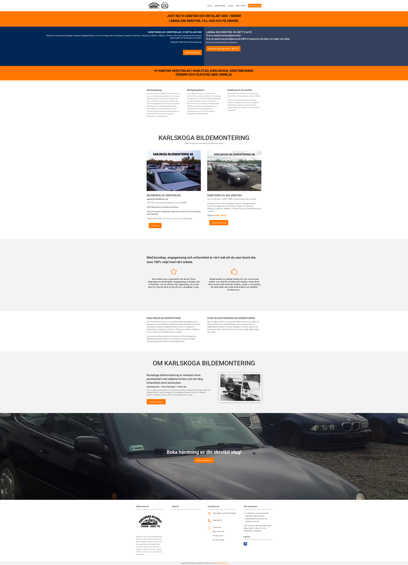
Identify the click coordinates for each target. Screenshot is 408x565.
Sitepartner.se (222, 563)
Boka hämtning (192, 52)
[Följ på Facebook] (245, 544)
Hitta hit (155, 225)
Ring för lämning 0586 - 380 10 (223, 48)
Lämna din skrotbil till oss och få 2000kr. (204, 21)
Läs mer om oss (156, 401)
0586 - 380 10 (220, 215)
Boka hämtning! (204, 460)
